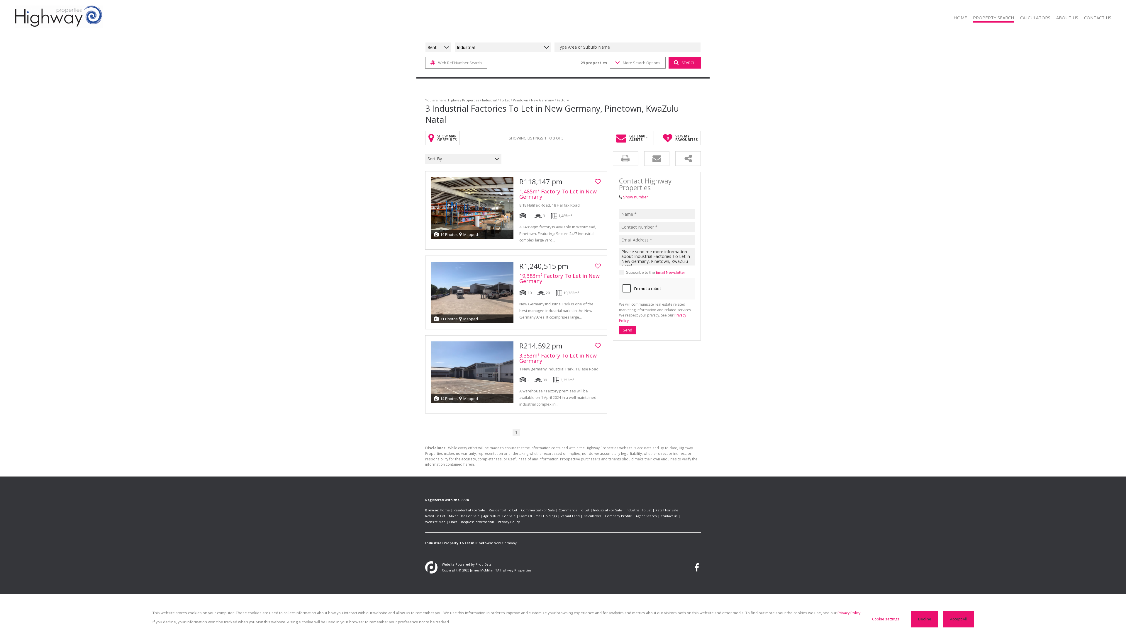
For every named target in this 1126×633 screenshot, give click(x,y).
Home (445, 510)
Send (627, 330)
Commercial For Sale (538, 510)
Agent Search (646, 516)
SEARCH (688, 62)
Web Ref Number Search (460, 62)
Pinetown (520, 100)
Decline (924, 619)
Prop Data (483, 564)
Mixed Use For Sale (464, 516)
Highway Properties (463, 100)
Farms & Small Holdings (538, 516)
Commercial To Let (574, 510)
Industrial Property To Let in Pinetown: (459, 543)
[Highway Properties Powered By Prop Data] (431, 567)
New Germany (542, 100)
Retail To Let (435, 516)
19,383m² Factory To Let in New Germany (559, 278)
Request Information (477, 522)
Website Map (435, 522)
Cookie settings (885, 619)
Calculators (592, 516)
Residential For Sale (469, 510)
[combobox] (628, 47)
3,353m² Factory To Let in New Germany (558, 358)
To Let (505, 100)
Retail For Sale (666, 510)
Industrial (489, 100)
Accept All (958, 619)
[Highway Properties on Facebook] (697, 567)
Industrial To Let (639, 510)
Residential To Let (503, 510)
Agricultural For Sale (499, 516)
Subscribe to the (655, 272)
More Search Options (641, 62)
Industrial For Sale (607, 510)
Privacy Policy (509, 522)
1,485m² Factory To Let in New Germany (558, 194)
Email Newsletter (670, 272)
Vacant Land (570, 516)
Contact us (669, 516)
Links (453, 522)
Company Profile (618, 516)
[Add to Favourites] (598, 182)
